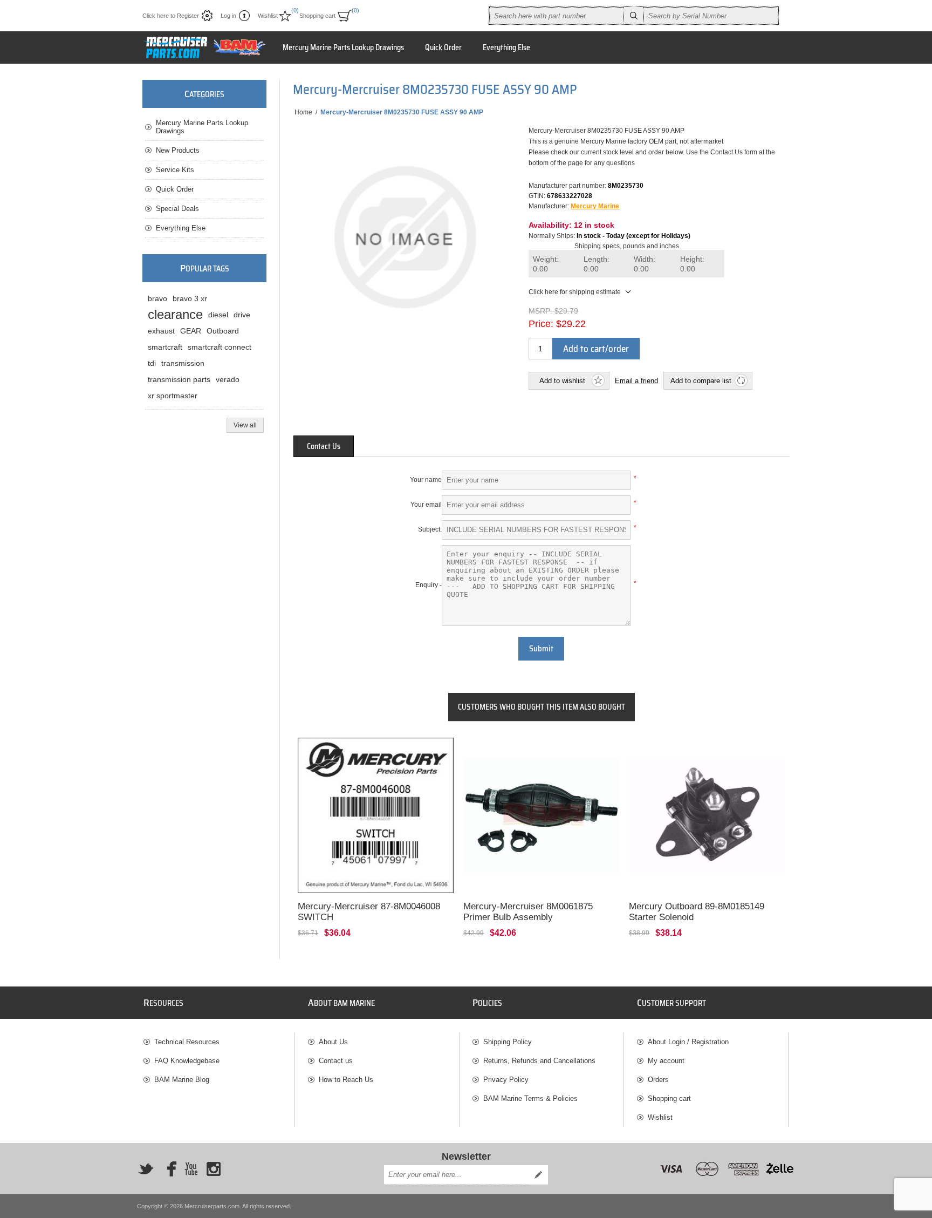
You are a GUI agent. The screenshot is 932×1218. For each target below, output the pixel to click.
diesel (218, 314)
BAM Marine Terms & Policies (530, 1098)
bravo (157, 298)
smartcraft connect (219, 347)
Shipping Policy (507, 1042)
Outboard (223, 330)
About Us (333, 1042)
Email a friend (636, 381)
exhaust (161, 330)
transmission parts (179, 379)
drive (242, 314)
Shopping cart (669, 1098)
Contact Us (323, 446)
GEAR (190, 330)
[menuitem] (218, 1041)
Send (538, 1175)
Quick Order (175, 189)
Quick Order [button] (443, 47)
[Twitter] (145, 1169)
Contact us (336, 1061)
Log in (228, 15)
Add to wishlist (562, 381)
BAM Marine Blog (181, 1080)
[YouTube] (191, 1169)
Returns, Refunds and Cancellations (539, 1061)
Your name (426, 480)
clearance (175, 314)
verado (227, 379)
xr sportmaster (172, 395)
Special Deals (177, 209)
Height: (692, 264)
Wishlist (660, 1117)
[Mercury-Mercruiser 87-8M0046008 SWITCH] (375, 815)
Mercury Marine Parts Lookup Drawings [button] (343, 47)
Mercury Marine (595, 206)
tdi (152, 363)
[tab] (323, 446)
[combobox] (556, 15)
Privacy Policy (506, 1080)
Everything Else (180, 228)
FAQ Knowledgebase (187, 1061)
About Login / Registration (688, 1042)
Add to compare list (700, 381)
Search (633, 15)
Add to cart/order (596, 349)
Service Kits (175, 170)
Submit (541, 648)
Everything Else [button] (506, 47)
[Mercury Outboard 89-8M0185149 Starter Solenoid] (706, 815)
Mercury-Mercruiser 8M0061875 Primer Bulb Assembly (528, 911)
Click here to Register (170, 15)
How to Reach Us (346, 1080)
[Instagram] (213, 1169)
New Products (178, 150)
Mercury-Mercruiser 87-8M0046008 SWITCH (369, 911)
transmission (182, 363)
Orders (658, 1080)
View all (245, 425)
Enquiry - (428, 585)
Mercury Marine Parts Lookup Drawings (202, 127)
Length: (596, 264)
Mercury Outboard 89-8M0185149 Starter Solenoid (696, 911)
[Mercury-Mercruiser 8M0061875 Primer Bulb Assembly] (541, 815)
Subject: (430, 529)
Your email (426, 504)
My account (666, 1061)
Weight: (546, 264)
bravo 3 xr (190, 298)
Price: (541, 323)
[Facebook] (168, 1169)
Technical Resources (187, 1042)
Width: (644, 264)
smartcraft (165, 347)
